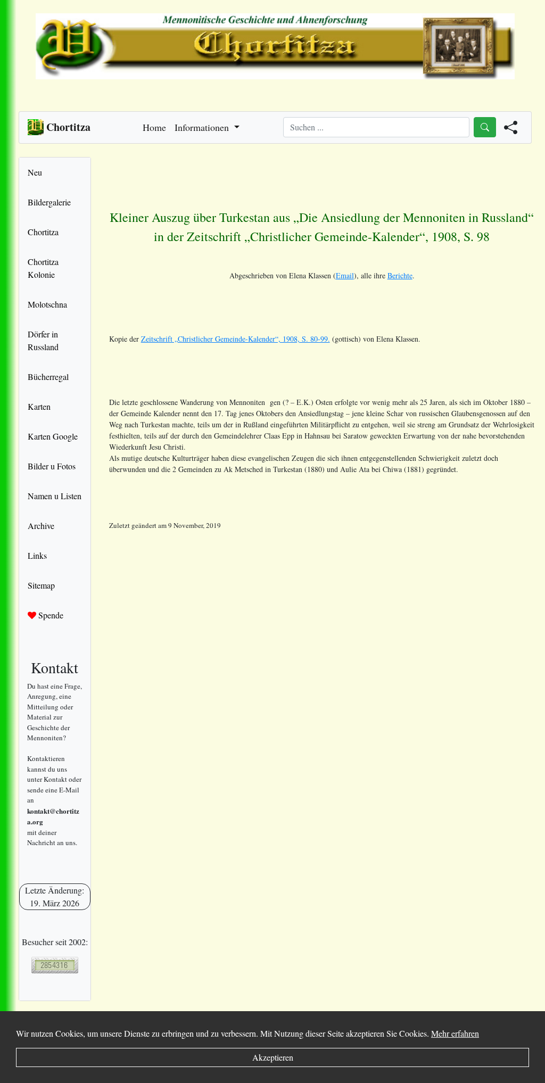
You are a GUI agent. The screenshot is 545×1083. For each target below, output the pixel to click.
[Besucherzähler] (54, 965)
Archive (41, 525)
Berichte (399, 275)
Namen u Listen (54, 495)
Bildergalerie (49, 202)
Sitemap (41, 585)
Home (154, 127)
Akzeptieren (272, 1057)
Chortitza (43, 231)
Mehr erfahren (455, 1033)
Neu (35, 172)
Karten (39, 406)
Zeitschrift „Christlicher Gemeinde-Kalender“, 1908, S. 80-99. (235, 339)
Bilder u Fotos (52, 466)
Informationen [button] (203, 127)
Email (345, 275)
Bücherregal (48, 376)
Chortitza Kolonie (43, 268)
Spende (49, 615)
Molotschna (47, 304)
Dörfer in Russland (43, 340)
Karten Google (53, 436)
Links (37, 555)
